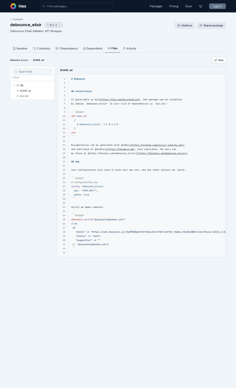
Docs (188, 6)
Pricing (173, 6)
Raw (221, 60)
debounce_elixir (26, 24)
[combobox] (76, 6)
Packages (156, 6)
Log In (217, 6)
